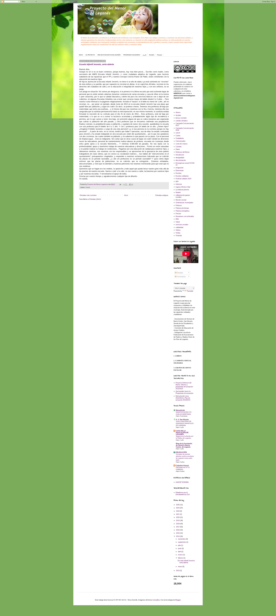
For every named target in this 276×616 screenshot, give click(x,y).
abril (179, 551)
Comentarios (181, 276)
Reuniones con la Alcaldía (185, 216)
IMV (177, 181)
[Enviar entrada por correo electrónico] (120, 184)
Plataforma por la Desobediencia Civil (183, 493)
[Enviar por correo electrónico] (124, 184)
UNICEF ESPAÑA (182, 482)
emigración (179, 168)
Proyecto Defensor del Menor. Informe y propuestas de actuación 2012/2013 (184, 385)
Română (151, 55)
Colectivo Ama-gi (182, 465)
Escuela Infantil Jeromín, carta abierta (96, 64)
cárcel (178, 133)
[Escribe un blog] (126, 184)
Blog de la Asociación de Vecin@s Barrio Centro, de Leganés (184, 445)
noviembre (182, 539)
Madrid (178, 192)
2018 (178, 524)
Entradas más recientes (88, 195)
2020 (178, 517)
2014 (178, 536)
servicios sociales (182, 224)
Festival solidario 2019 (183, 179)
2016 (178, 530)
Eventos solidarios (182, 176)
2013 (178, 570)
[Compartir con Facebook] (130, 184)
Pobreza (179, 205)
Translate (190, 291)
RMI (177, 219)
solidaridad (179, 227)
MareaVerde (180, 410)
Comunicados (180, 141)
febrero (180, 558)
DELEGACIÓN (181, 452)
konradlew (156, 600)
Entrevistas (180, 170)
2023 (178, 511)
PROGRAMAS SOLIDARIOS (131, 55)
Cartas (87, 187)
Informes (179, 184)
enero (180, 566)
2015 (178, 533)
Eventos (178, 173)
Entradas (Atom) (95, 199)
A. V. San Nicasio (182, 419)
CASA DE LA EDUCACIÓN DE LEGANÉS (182, 432)
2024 (178, 508)
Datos (178, 149)
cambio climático (181, 121)
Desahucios (180, 155)
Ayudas (178, 115)
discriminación (181, 160)
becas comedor (181, 118)
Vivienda (179, 235)
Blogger (178, 600)
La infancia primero (182, 190)
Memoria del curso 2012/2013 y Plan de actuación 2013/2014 (183, 398)
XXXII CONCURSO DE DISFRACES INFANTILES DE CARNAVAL (184, 423)
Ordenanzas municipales (184, 202)
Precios (178, 213)
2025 (178, 505)
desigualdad (180, 157)
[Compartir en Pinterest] (132, 184)
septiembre (182, 542)
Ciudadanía (180, 138)
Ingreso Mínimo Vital (183, 187)
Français (159, 55)
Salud (178, 222)
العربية (144, 55)
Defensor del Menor (183, 152)
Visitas (178, 233)
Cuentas (179, 146)
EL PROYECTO (90, 55)
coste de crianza (181, 144)
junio (180, 548)
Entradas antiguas (161, 195)
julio (179, 545)
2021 (178, 514)
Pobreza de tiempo (182, 208)
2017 (178, 527)
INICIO (81, 55)
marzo (180, 555)
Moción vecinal (181, 200)
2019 (178, 520)
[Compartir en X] (128, 184)
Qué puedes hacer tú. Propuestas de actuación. (185, 392)
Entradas (179, 273)
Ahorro (178, 112)
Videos (178, 230)
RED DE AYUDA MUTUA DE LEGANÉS (109, 55)
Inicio (126, 195)
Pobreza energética (182, 211)
